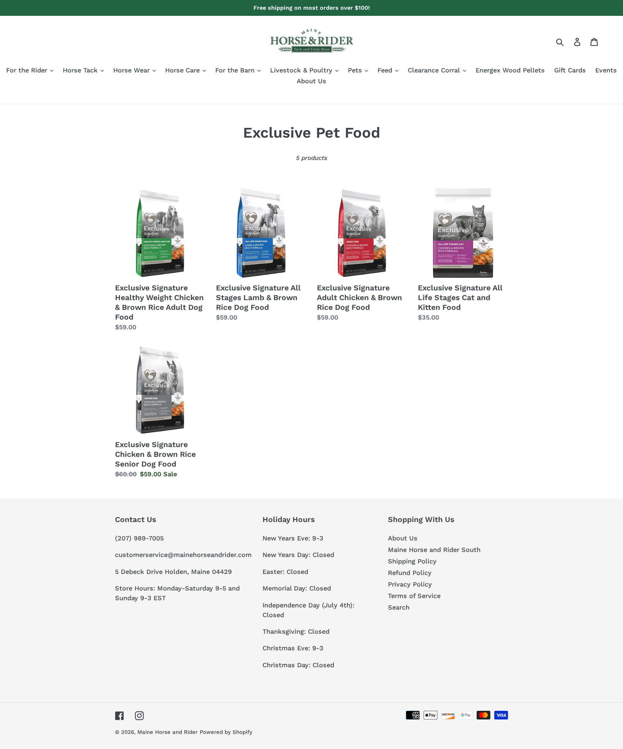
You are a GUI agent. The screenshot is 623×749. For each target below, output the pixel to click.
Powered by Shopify (226, 732)
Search (399, 607)
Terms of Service (414, 595)
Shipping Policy (412, 561)
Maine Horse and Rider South (434, 549)
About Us (402, 538)
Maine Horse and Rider (167, 732)
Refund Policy (410, 572)
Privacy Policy (410, 584)
